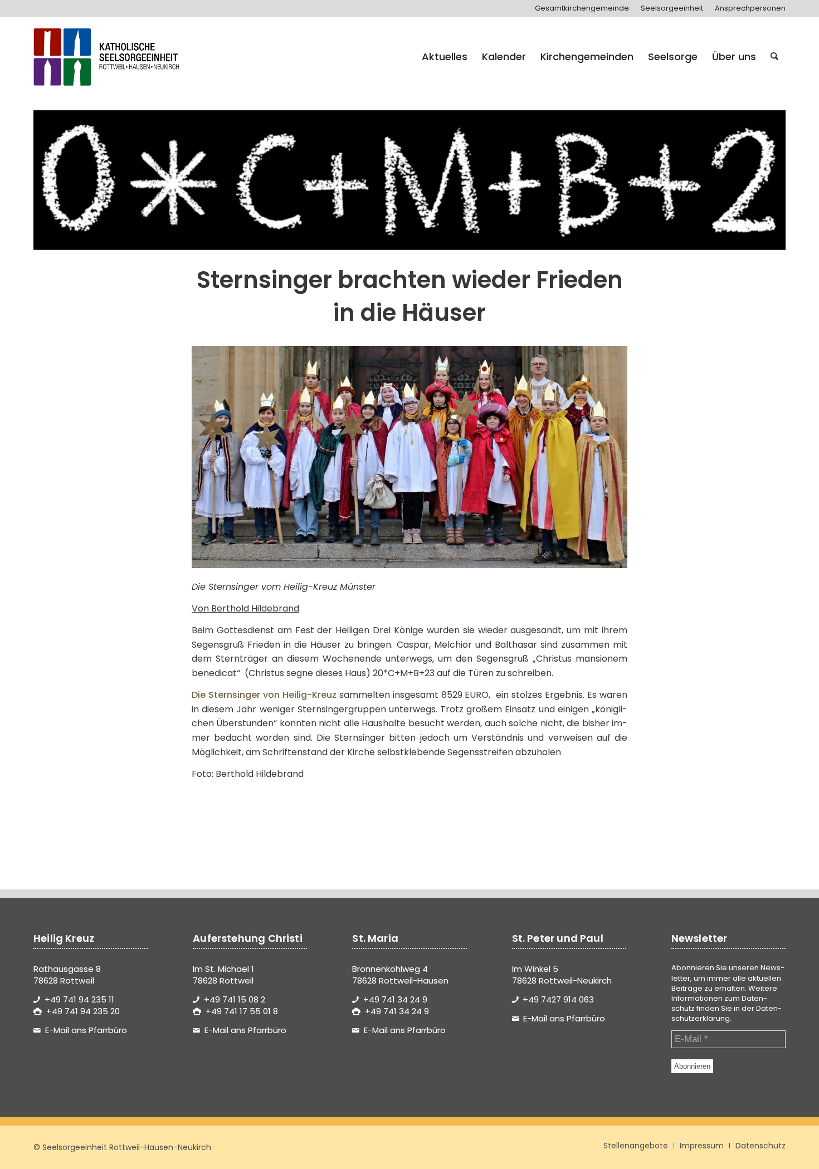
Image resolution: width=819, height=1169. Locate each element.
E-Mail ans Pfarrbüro (86, 1030)
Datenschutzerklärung (726, 1013)
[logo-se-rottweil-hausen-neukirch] (108, 57)
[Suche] (774, 57)
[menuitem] (582, 8)
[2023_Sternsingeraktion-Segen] (409, 180)
